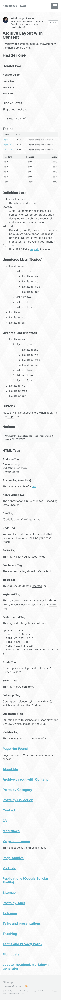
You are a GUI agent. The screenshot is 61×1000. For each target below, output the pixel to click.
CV (5, 821)
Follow (53, 23)
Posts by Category (17, 790)
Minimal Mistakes (17, 993)
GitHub (18, 986)
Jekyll (38, 991)
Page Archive (13, 858)
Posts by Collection (18, 800)
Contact (9, 810)
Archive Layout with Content (25, 779)
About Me (10, 769)
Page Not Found (15, 749)
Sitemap (9, 893)
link (34, 486)
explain (34, 249)
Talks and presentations (22, 923)
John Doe (8, 140)
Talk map (10, 913)
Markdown (11, 831)
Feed (29, 986)
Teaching (10, 934)
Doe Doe (8, 150)
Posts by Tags (14, 903)
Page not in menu (16, 841)
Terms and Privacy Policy (22, 944)
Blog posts (11, 954)
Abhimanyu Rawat (14, 5)
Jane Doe (8, 145)
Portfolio (9, 868)
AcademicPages (50, 991)
